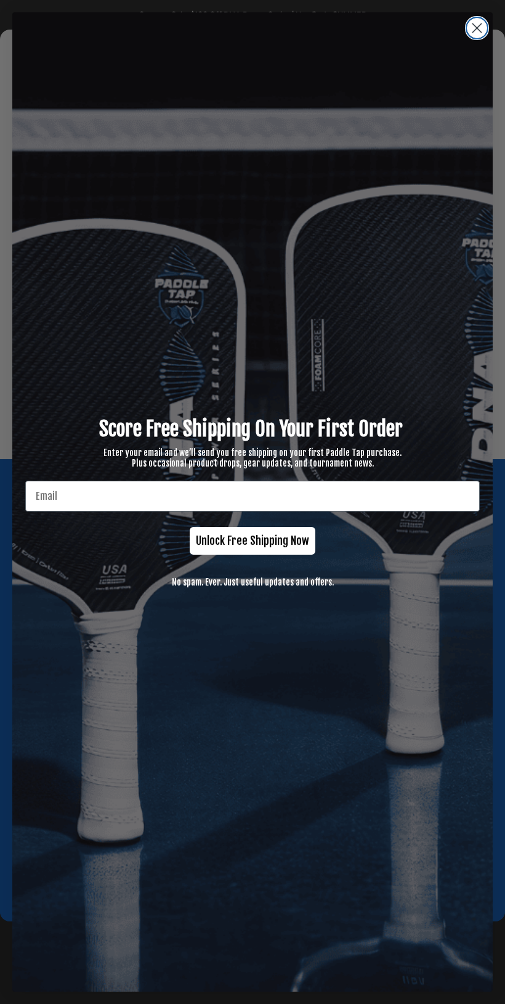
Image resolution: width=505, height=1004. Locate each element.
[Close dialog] (477, 28)
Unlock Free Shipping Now (252, 540)
